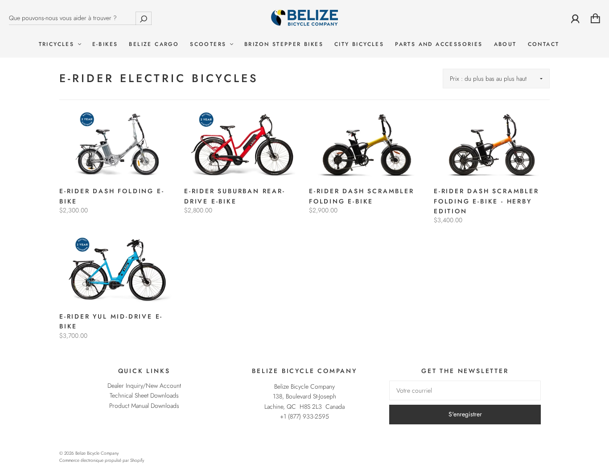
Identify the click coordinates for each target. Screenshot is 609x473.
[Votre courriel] (465, 390)
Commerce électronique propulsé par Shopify (101, 460)
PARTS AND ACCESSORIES (438, 44)
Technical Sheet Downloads (144, 395)
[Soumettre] (144, 18)
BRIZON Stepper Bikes (283, 44)
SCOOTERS (209, 44)
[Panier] (595, 18)
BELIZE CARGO (154, 44)
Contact (544, 44)
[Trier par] (496, 78)
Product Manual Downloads (144, 405)
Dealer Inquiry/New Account (144, 385)
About (505, 44)
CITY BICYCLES (359, 44)
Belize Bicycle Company (97, 453)
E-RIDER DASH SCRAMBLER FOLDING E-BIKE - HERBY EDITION (486, 201)
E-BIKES (105, 44)
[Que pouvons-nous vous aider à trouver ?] (80, 17)
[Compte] (575, 18)
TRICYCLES (58, 44)
